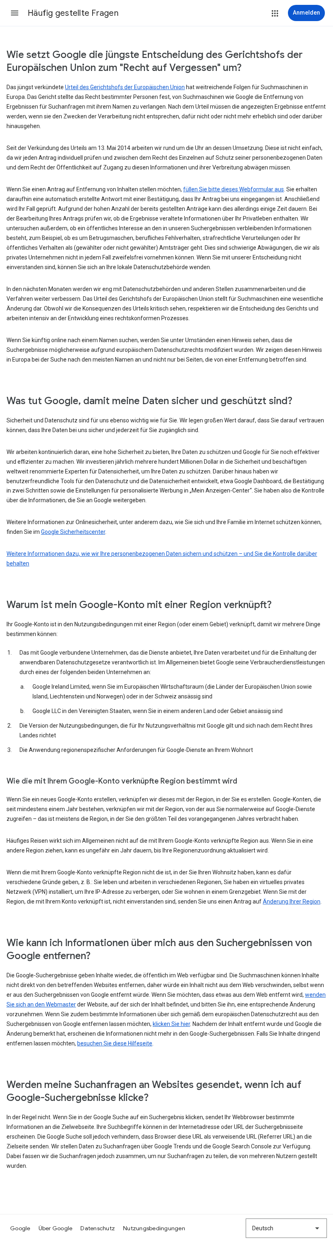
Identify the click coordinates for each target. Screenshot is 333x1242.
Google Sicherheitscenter (73, 532)
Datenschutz (97, 1228)
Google (20, 1228)
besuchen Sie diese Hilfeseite (114, 1043)
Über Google (56, 1228)
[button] (14, 13)
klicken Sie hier (171, 1024)
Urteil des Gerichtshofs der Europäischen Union (125, 87)
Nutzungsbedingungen (154, 1228)
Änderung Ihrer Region (291, 901)
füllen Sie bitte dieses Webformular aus (233, 189)
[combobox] (286, 1228)
